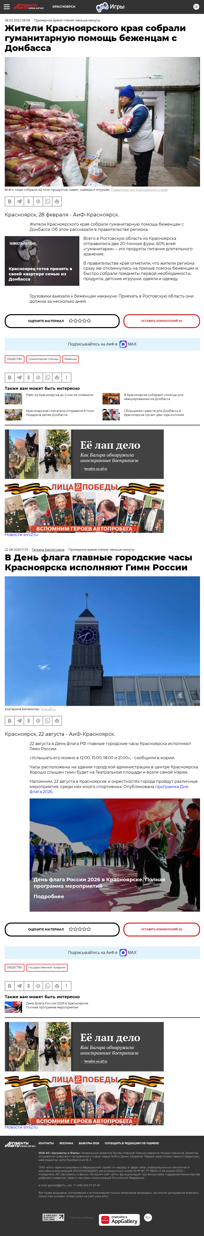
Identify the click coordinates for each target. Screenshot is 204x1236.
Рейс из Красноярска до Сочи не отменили (59, 395)
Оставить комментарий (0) (161, 321)
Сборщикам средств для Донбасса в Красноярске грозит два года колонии (154, 413)
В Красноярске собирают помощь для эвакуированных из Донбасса (153, 397)
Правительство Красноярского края (139, 190)
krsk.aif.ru (48, 709)
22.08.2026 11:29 (16, 549)
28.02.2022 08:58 (17, 20)
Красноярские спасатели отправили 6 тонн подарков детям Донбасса (60, 413)
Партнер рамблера (81, 1217)
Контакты (46, 1143)
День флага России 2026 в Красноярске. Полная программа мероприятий (99, 883)
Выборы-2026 (89, 1143)
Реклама (66, 1143)
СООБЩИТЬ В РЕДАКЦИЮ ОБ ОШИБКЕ (132, 1143)
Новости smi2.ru (21, 534)
